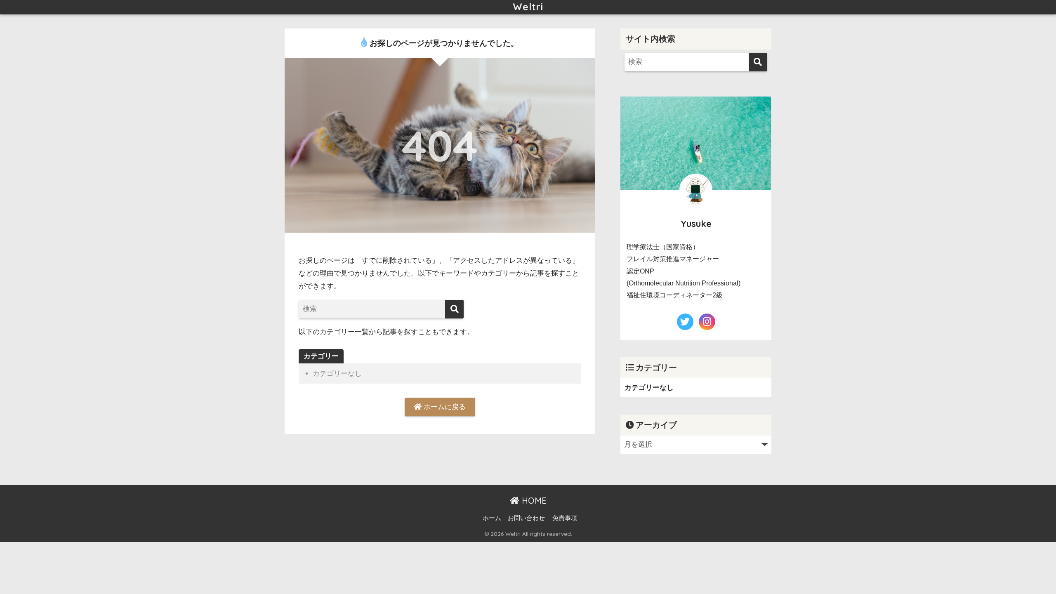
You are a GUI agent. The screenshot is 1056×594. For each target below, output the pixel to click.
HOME (533, 500)
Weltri (528, 7)
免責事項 (564, 518)
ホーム (492, 518)
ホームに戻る (444, 407)
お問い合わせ (526, 518)
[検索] (454, 309)
